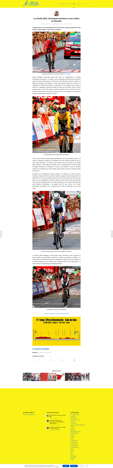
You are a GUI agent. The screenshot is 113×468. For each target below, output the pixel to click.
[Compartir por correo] (75, 360)
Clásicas (72, 426)
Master (72, 449)
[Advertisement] (56, 398)
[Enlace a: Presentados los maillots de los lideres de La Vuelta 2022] (52, 377)
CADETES (73, 416)
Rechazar (74, 465)
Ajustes (81, 465)
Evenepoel (40, 352)
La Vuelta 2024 (73, 445)
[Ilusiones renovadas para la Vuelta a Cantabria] (1, 234)
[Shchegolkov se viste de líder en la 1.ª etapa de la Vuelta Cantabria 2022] (112, 234)
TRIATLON (73, 457)
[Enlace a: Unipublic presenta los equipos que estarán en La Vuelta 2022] (44, 377)
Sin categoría (73, 456)
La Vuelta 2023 (73, 442)
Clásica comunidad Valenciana (77, 424)
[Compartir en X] (51, 360)
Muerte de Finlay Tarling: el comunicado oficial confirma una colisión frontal (57, 422)
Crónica (61, 23)
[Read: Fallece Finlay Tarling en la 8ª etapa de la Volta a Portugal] (48, 428)
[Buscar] (82, 4)
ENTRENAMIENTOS (75, 431)
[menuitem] (62, 4)
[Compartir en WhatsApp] (63, 360)
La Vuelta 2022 (56, 23)
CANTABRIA (73, 418)
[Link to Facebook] (89, 4)
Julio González (68, 23)
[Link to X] (87, 4)
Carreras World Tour (75, 419)
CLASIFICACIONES (40, 349)
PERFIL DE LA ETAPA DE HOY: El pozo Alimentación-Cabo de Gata (56, 313)
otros (71, 452)
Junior (71, 438)
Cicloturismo (73, 423)
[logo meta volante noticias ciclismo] (31, 4)
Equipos (72, 435)
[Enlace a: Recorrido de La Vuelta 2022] (60, 377)
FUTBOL (72, 437)
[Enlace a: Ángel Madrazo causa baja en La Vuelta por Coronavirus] (69, 377)
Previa (71, 454)
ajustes (56, 466)
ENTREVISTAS (74, 433)
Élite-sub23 (73, 430)
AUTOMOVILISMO (74, 414)
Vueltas (72, 459)
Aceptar (65, 465)
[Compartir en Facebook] (39, 360)
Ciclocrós (72, 421)
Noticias (72, 450)
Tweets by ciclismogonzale (29, 414)
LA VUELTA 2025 (74, 447)
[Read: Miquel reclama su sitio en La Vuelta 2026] (48, 416)
